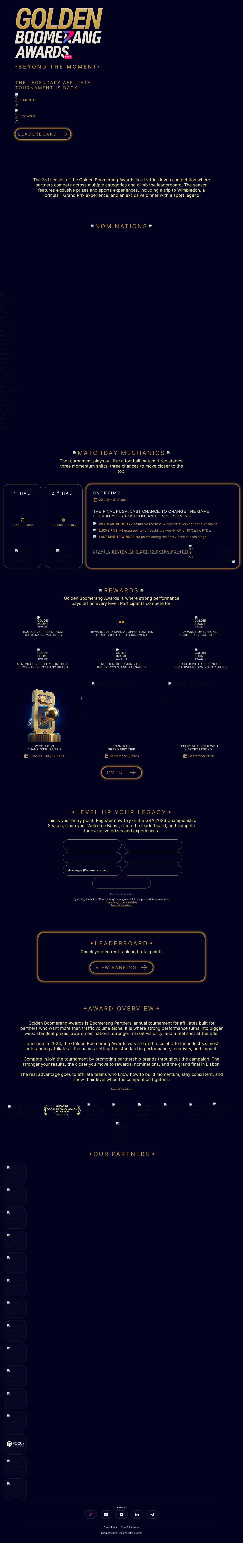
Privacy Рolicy (110, 1527)
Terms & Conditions (122, 905)
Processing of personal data (121, 902)
